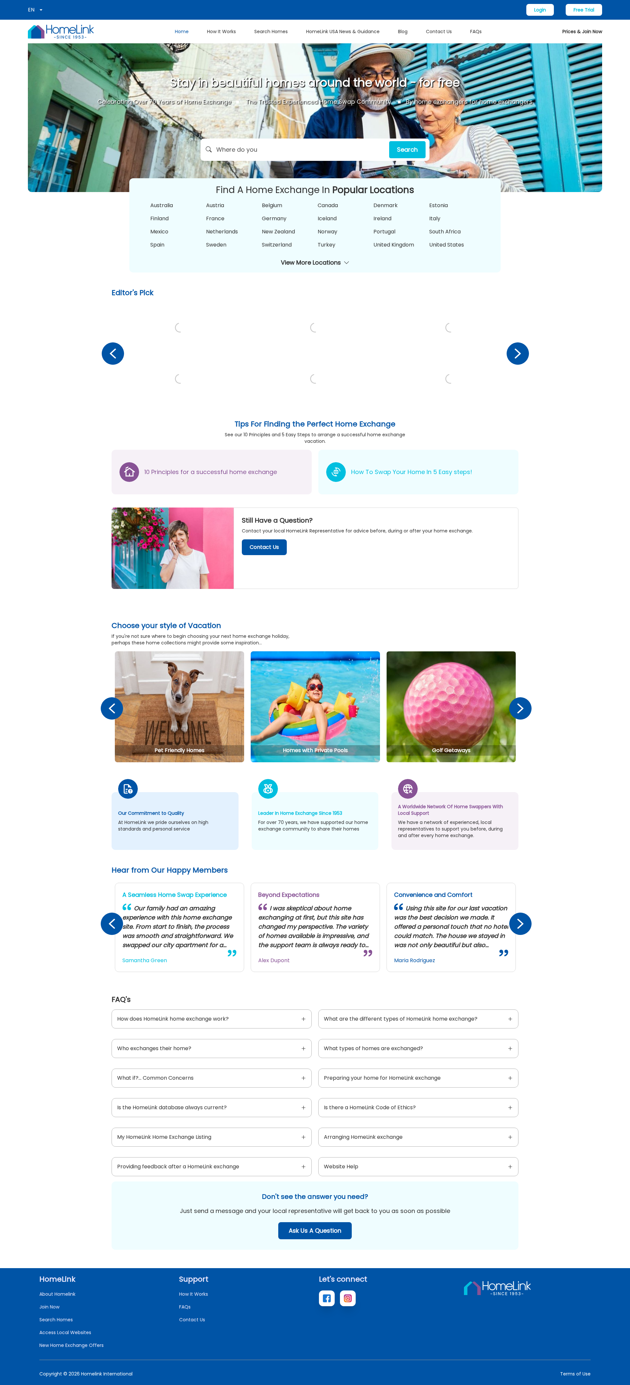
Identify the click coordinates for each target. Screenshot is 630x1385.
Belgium (272, 205)
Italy (434, 218)
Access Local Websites (65, 1332)
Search (407, 149)
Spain (157, 245)
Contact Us (439, 31)
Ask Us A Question (315, 1230)
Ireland (382, 218)
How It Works (221, 31)
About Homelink (57, 1294)
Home (182, 31)
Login (540, 10)
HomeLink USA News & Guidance (343, 31)
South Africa (445, 231)
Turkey (326, 245)
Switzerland (277, 245)
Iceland (327, 218)
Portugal (384, 231)
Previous (112, 353)
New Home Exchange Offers (71, 1345)
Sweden (216, 245)
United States (446, 245)
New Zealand (278, 231)
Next (517, 353)
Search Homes (271, 31)
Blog (403, 31)
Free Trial (584, 10)
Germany (274, 218)
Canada (328, 205)
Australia (161, 205)
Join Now (49, 1307)
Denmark (385, 205)
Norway (327, 231)
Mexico (159, 231)
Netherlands (222, 231)
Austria (215, 205)
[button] (315, 150)
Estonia (438, 205)
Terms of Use (575, 1374)
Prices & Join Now (582, 31)
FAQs (476, 31)
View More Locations (311, 262)
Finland (159, 218)
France (215, 218)
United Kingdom (393, 245)
